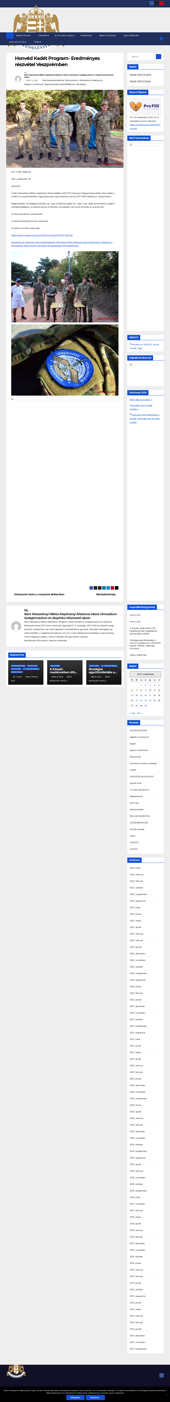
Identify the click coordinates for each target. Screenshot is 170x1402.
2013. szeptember (138, 1349)
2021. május (135, 1052)
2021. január (136, 1078)
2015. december (137, 1243)
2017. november (137, 1204)
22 (141, 700)
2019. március (136, 1171)
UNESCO (134, 842)
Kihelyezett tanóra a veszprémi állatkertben (39, 594)
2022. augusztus (138, 980)
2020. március (136, 1118)
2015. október (136, 1256)
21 (137, 700)
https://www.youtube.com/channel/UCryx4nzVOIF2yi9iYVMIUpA (42, 235)
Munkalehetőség (105, 594)
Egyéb (133, 743)
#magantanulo (18, 242)
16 (145, 695)
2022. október (136, 966)
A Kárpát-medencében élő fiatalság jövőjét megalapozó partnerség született (143, 631)
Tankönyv (43, 35)
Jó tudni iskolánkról (31, 669)
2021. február (136, 1072)
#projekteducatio (71, 245)
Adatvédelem (131, 35)
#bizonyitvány (71, 80)
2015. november (137, 1250)
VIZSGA (134, 849)
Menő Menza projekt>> (141, 399)
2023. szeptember (138, 894)
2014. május (135, 1309)
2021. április (135, 1059)
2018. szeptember (138, 1190)
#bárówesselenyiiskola (53, 80)
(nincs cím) (135, 615)
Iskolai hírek (16, 669)
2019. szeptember (138, 1151)
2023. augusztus (138, 901)
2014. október (136, 1289)
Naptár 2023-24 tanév (140, 74)
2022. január (136, 999)
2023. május (135, 920)
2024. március (136, 874)
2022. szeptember (138, 973)
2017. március (136, 1210)
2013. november (137, 1342)
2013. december (137, 1335)
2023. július (135, 907)
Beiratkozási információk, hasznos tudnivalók (45, 640)
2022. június (135, 986)
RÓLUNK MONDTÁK (140, 816)
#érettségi (80, 84)
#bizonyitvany (30, 245)
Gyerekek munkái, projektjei (143, 763)
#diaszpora (107, 242)
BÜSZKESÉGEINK (138, 730)
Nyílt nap (134, 803)
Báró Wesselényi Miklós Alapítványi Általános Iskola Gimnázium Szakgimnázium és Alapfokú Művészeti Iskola (68, 76)
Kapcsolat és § (18, 42)
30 (145, 705)
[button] (157, 39)
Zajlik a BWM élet (138, 655)
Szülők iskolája (137, 829)
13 (132, 695)
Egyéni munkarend (18, 666)
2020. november (138, 1092)
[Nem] (167, 1394)
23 (145, 700)
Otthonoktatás (136, 809)
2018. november (137, 1177)
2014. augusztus (137, 1296)
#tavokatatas (17, 245)
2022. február (136, 993)
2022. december (137, 953)
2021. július (135, 1039)
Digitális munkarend (139, 737)
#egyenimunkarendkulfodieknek (40, 242)
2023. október (136, 887)
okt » (139, 713)
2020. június (135, 1105)
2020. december (137, 1085)
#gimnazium (95, 242)
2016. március (136, 1230)
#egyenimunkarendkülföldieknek (59, 84)
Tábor (37, 42)
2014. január (136, 1329)
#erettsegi (42, 245)
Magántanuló (16, 672)
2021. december (137, 1006)
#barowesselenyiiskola (78, 242)
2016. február (136, 1237)
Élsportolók (32, 666)
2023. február (136, 940)
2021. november (137, 1013)
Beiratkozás (23, 35)
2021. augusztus (137, 1032)
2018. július (135, 1197)
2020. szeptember (138, 1098)
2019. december (137, 1131)
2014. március (136, 1316)
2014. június (135, 1302)
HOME (133, 770)
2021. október (136, 1019)
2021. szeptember (138, 1026)
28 (136, 705)
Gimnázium (86, 35)
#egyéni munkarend (33, 84)
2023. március (136, 934)
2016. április (135, 1223)
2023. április (135, 927)
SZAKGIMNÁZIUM (139, 822)
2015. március (136, 1270)
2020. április (136, 1111)
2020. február (136, 1125)
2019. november (137, 1138)
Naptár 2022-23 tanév (140, 81)
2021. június (135, 1046)
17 (150, 695)
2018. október (136, 1184)
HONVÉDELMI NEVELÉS (142, 776)
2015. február (136, 1276)
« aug (132, 713)
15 (141, 695)
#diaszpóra (97, 80)
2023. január (136, 947)
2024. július (135, 868)
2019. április (135, 1164)
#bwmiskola (85, 80)
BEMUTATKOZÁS (108, 35)
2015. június (135, 1263)
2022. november (138, 960)
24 (150, 700)
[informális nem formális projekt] (145, 506)
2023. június (135, 914)
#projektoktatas (55, 245)
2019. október (136, 1144)
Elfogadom (75, 1397)
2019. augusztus (137, 1158)
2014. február (136, 1322)
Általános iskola (65, 35)
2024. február (136, 881)
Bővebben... (95, 1397)
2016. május (135, 1217)
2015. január (136, 1283)
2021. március (136, 1065)
